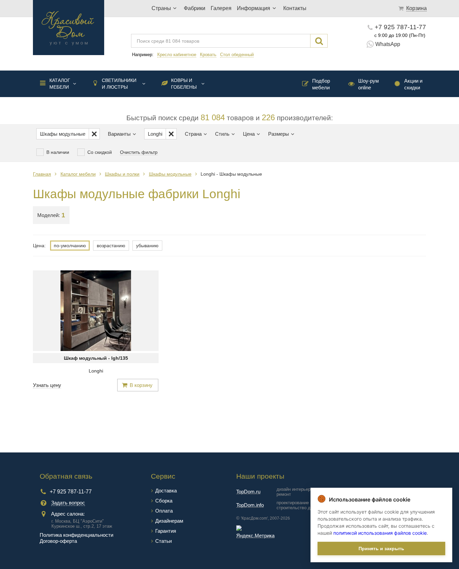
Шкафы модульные (170, 174)
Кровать (208, 54)
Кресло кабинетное (176, 54)
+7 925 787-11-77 (400, 27)
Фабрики (194, 8)
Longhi (96, 371)
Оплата (164, 511)
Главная (42, 174)
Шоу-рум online (368, 84)
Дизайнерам (169, 521)
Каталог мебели (59, 84)
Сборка (163, 501)
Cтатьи (163, 541)
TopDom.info (250, 505)
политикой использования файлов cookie (380, 533)
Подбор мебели (321, 84)
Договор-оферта (58, 541)
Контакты (294, 8)
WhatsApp (387, 44)
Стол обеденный (237, 54)
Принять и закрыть (381, 548)
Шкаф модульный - (96, 358)
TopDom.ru (248, 491)
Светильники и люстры (119, 84)
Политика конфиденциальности (76, 535)
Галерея (221, 8)
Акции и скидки (413, 84)
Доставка (166, 490)
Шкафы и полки (122, 174)
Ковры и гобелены (184, 84)
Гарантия (165, 531)
